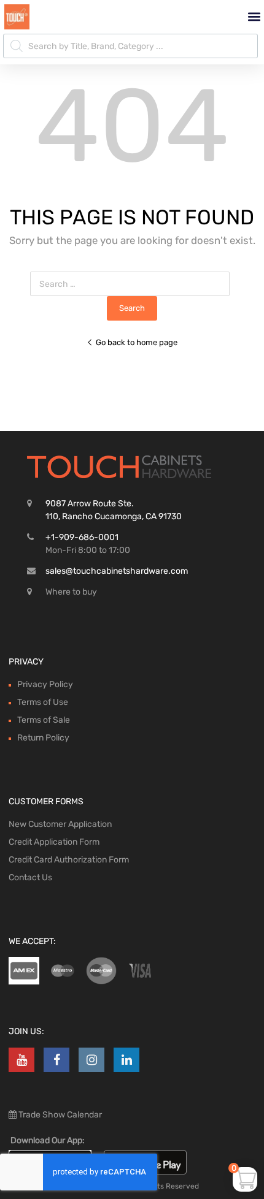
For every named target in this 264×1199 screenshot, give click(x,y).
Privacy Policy (45, 684)
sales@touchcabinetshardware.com (116, 571)
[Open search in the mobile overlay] (130, 46)
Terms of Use (42, 702)
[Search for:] (132, 284)
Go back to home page (136, 342)
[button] (254, 17)
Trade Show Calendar (59, 1115)
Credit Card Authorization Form (69, 860)
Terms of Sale (43, 720)
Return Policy (43, 738)
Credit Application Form (54, 842)
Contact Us (30, 877)
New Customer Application (60, 824)
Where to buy (71, 592)
